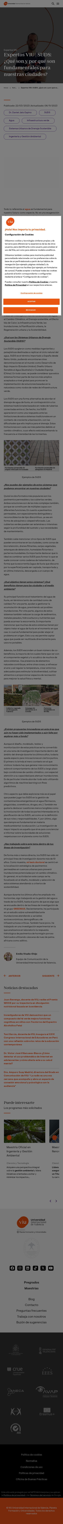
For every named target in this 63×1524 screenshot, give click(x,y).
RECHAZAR (31, 310)
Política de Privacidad (15, 285)
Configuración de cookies (31, 293)
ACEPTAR (31, 301)
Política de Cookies (38, 282)
